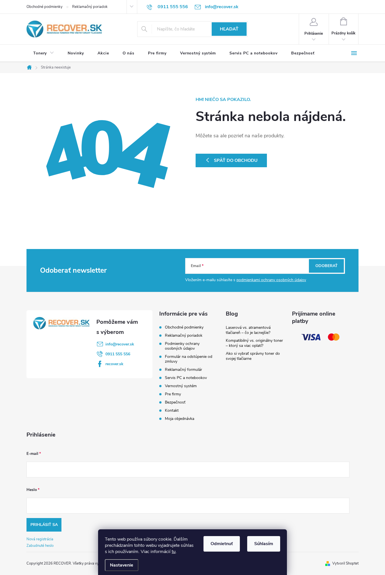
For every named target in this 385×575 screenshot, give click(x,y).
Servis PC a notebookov (186, 377)
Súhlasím (263, 544)
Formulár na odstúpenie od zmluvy (188, 359)
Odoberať (326, 265)
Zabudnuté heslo (40, 545)
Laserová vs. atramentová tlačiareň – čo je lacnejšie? (248, 330)
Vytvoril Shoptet (345, 563)
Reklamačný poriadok (90, 6)
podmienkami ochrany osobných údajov (271, 280)
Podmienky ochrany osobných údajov (182, 346)
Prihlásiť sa (44, 524)
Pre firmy (173, 394)
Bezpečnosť (175, 402)
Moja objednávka (179, 418)
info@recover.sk (119, 344)
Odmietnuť (222, 544)
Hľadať (229, 29)
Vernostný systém (181, 386)
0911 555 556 (117, 354)
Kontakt (172, 410)
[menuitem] (43, 53)
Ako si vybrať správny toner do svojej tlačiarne (253, 356)
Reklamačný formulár (183, 369)
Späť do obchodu (236, 160)
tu (174, 551)
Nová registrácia (39, 539)
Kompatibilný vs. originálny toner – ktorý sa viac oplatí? (254, 343)
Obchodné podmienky (44, 6)
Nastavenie (121, 565)
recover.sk (114, 364)
